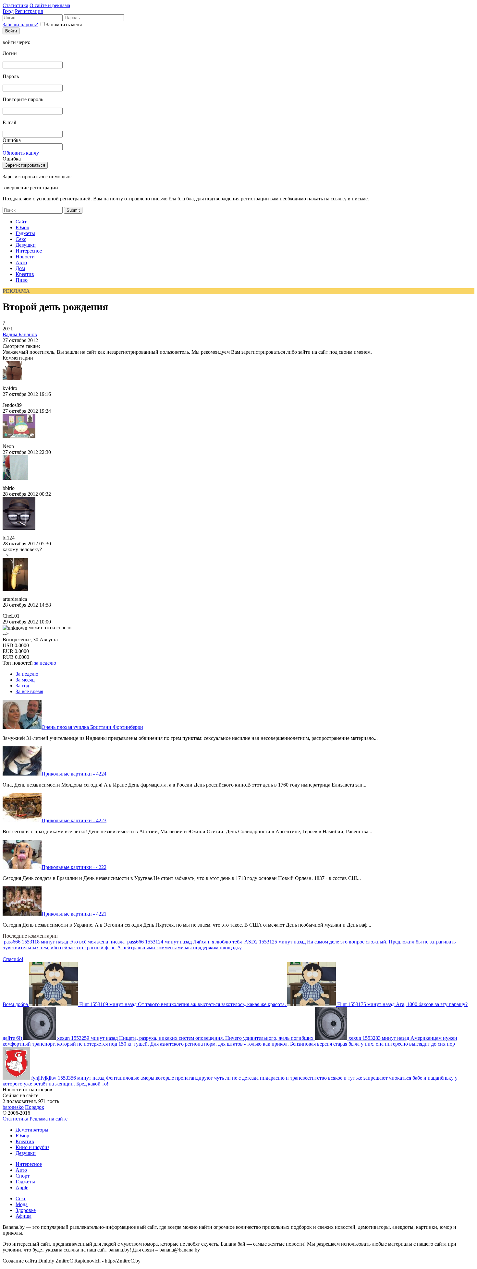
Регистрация (29, 11)
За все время (29, 691)
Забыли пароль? (20, 24)
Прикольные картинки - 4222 (74, 867)
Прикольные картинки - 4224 (74, 774)
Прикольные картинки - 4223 (74, 820)
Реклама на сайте (48, 1118)
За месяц (25, 679)
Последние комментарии (30, 936)
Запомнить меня (64, 24)
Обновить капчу (21, 153)
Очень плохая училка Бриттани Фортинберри (92, 727)
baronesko (13, 1107)
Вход (8, 11)
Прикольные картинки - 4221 (74, 914)
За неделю (27, 674)
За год (22, 685)
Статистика (15, 5)
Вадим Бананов (20, 334)
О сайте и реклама (50, 5)
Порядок (34, 1107)
